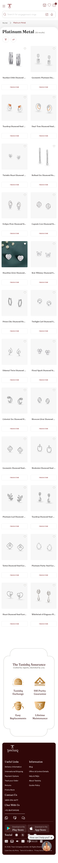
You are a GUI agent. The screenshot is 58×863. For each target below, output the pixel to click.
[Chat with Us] (23, 817)
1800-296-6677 (11, 800)
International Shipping (14, 771)
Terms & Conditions (27, 850)
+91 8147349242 (12, 810)
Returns (8, 785)
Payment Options (12, 776)
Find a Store (10, 790)
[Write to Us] (14, 817)
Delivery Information (13, 767)
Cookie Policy (34, 785)
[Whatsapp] (6, 817)
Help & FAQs (34, 776)
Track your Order (11, 780)
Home (5, 23)
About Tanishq (35, 780)
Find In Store (14, 87)
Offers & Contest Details (39, 771)
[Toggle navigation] (4, 6)
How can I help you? (40, 837)
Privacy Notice (39, 850)
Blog (31, 767)
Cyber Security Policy (12, 850)
